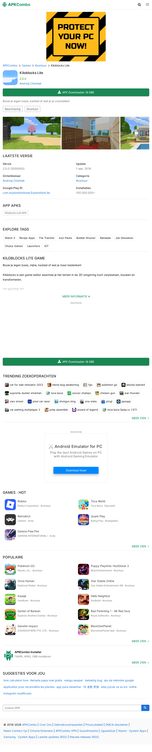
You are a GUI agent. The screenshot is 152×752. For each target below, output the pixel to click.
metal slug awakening (65, 384)
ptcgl (109, 401)
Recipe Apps (27, 237)
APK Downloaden (78, 92)
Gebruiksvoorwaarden (68, 724)
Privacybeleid (94, 724)
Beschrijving (13, 109)
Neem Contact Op (15, 730)
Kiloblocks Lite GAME (24, 258)
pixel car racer (41, 401)
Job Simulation (124, 237)
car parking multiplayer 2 (25, 409)
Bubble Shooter (86, 237)
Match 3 (10, 237)
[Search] (145, 708)
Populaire (13, 557)
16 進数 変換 (91, 686)
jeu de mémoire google (119, 680)
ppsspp (126, 401)
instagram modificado (17, 693)
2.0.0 (14, 168)
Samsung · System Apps (19, 737)
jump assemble (58, 409)
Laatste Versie (18, 156)
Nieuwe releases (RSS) (84, 737)
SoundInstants (88, 730)
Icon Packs (65, 237)
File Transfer (47, 237)
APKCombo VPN (66, 730)
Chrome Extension (41, 730)
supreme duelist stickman (26, 393)
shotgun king (67, 401)
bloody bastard (135, 384)
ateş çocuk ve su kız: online (119, 686)
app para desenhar (68, 686)
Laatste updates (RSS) (52, 737)
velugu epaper (73, 680)
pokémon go (109, 384)
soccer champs (81, 393)
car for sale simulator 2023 (26, 384)
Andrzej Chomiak (31, 83)
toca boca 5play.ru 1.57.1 (122, 409)
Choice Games (14, 246)
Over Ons (45, 724)
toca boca (57, 393)
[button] (139, 4)
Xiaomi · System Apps (132, 730)
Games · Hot (14, 492)
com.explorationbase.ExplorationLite (26, 192)
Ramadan (105, 237)
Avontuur (32, 109)
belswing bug (93, 680)
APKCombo (10, 65)
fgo (90, 384)
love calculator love (15, 680)
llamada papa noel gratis (46, 680)
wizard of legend (87, 409)
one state (91, 401)
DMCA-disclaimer (116, 724)
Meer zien (139, 418)
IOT (46, 246)
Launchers (33, 246)
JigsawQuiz (108, 730)
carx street (16, 401)
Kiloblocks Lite (31, 73)
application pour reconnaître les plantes (28, 686)
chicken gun (107, 393)
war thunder (132, 393)
